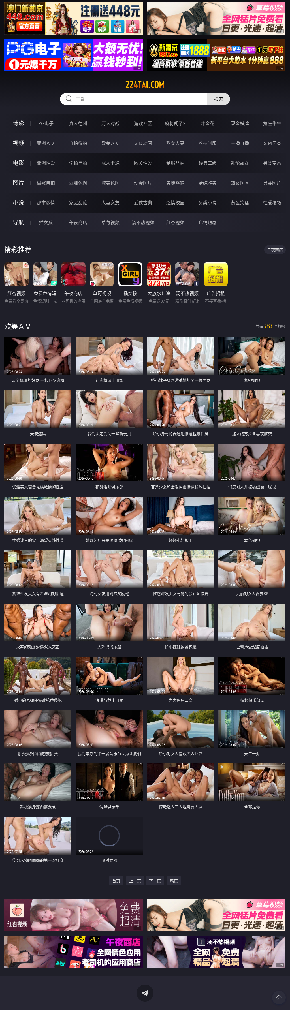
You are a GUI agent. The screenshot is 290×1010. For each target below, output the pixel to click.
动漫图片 (143, 183)
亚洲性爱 (46, 163)
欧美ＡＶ (110, 143)
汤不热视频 (143, 222)
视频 (18, 143)
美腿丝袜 (175, 183)
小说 (18, 202)
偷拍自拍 (78, 163)
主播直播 (240, 143)
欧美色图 (110, 183)
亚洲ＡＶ (46, 143)
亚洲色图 (78, 183)
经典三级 (208, 163)
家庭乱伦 (78, 203)
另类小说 (208, 203)
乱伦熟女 (240, 163)
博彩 (18, 123)
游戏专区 (143, 123)
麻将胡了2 (175, 123)
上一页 (135, 880)
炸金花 (207, 123)
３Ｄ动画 (143, 143)
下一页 (155, 880)
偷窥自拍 (46, 183)
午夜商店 (78, 222)
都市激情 (46, 203)
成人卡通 (110, 163)
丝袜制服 (208, 143)
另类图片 (272, 183)
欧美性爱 (143, 163)
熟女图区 (240, 183)
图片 (18, 183)
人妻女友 (110, 203)
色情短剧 (208, 222)
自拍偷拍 (78, 143)
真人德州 (78, 123)
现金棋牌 (240, 123)
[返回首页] (279, 997)
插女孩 (46, 222)
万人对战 (110, 123)
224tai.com (145, 84)
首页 (116, 880)
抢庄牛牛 (272, 123)
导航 (18, 222)
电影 (18, 163)
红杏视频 (175, 222)
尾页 (174, 880)
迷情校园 (175, 203)
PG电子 (46, 123)
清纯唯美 (208, 183)
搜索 (218, 99)
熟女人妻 (175, 143)
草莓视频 (110, 222)
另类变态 (272, 163)
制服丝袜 (175, 163)
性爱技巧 (272, 203)
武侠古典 (143, 203)
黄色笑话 (240, 203)
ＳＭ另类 (272, 143)
